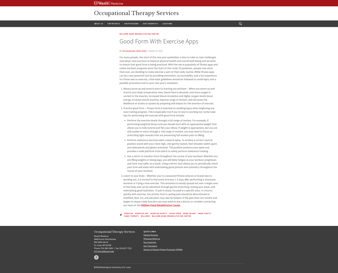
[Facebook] (96, 257)
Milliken (145, 216)
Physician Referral (152, 238)
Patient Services (151, 235)
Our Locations (150, 242)
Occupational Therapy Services (136, 13)
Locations (167, 24)
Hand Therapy (131, 216)
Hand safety (204, 213)
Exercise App (141, 213)
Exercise (128, 213)
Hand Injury (189, 213)
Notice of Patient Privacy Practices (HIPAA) (163, 249)
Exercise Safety (159, 213)
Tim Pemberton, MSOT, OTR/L (134, 50)
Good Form (175, 213)
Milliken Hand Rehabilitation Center (139, 34)
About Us (98, 24)
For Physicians (131, 24)
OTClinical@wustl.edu (104, 251)
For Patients (113, 24)
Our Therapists (150, 24)
